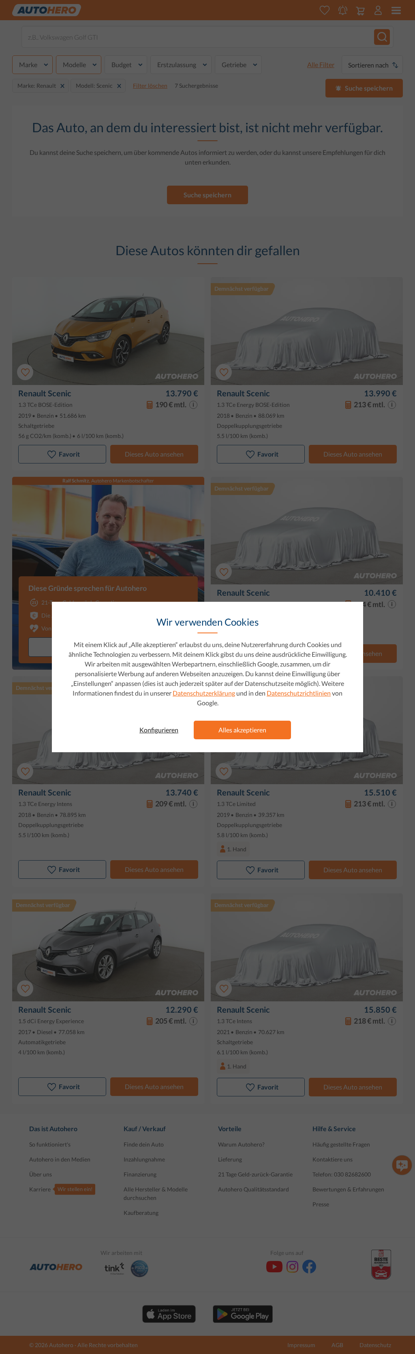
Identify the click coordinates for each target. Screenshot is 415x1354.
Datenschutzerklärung (204, 693)
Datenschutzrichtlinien (299, 693)
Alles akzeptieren (242, 730)
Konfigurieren (158, 730)
